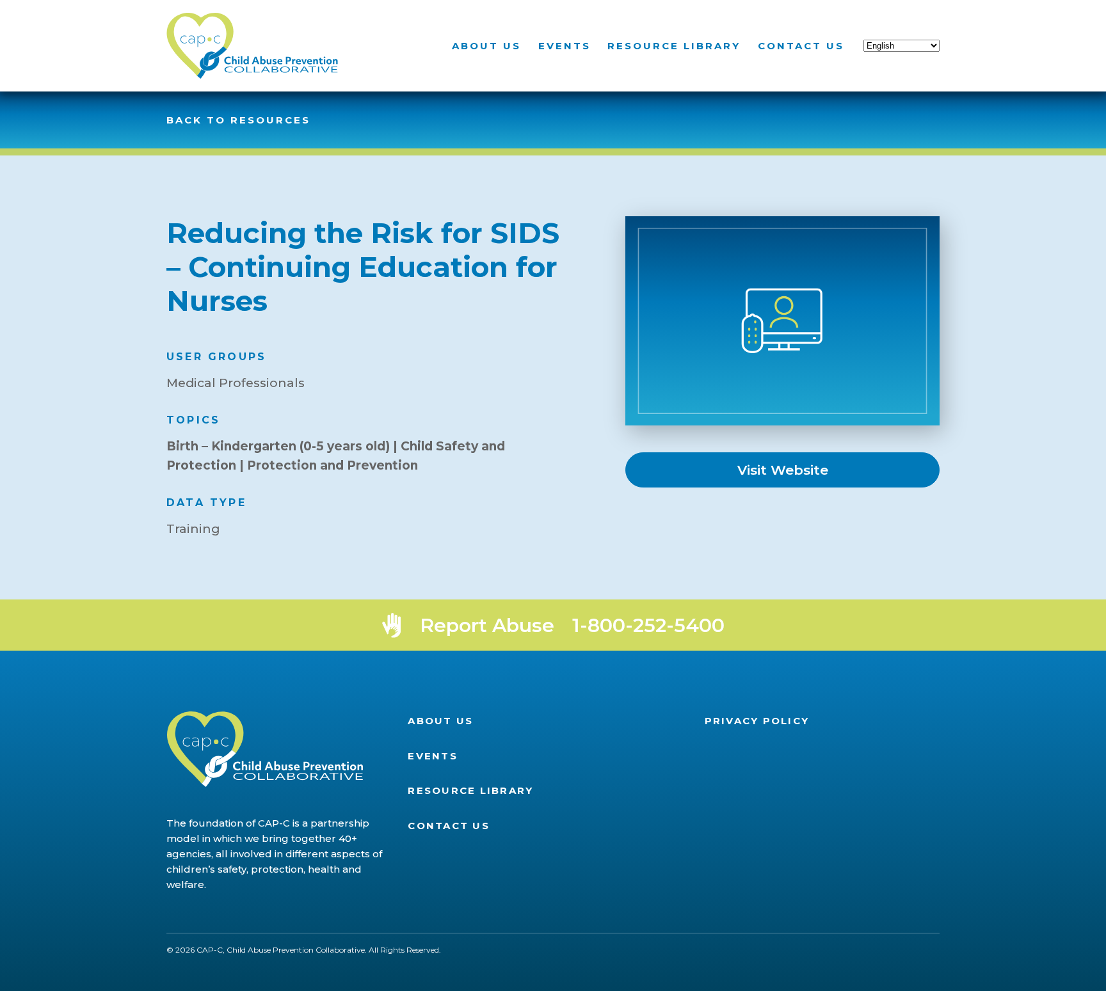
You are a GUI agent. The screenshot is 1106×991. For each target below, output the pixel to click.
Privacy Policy (757, 721)
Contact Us (801, 46)
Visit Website (782, 470)
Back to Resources (238, 120)
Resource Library (674, 46)
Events (564, 46)
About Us (486, 46)
